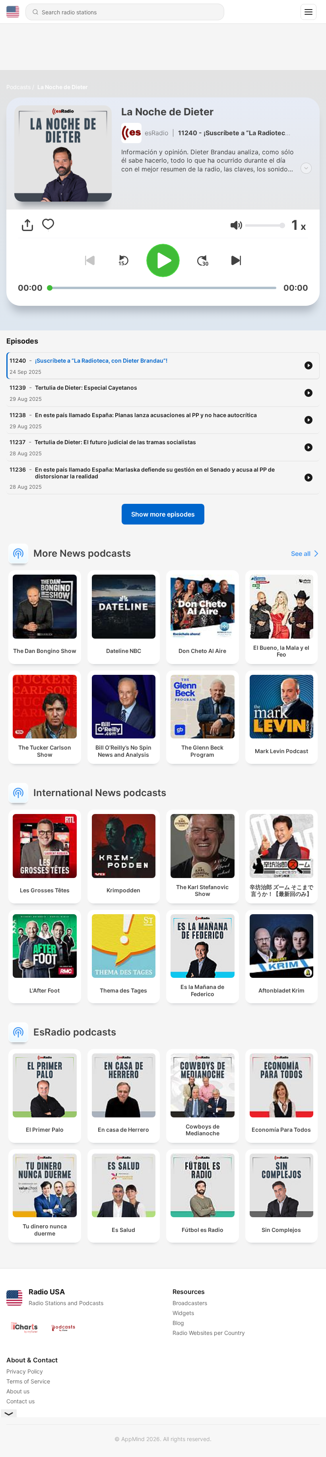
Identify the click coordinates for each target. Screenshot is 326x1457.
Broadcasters (190, 1303)
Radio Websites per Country (209, 1332)
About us (17, 1391)
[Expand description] (306, 168)
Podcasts (18, 87)
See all (300, 554)
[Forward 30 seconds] (203, 260)
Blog (178, 1322)
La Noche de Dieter (62, 87)
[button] (236, 225)
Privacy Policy (24, 1371)
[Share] (27, 225)
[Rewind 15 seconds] (123, 260)
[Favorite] (48, 225)
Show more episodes (163, 514)
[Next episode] (234, 260)
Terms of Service (28, 1381)
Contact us (20, 1401)
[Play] (163, 260)
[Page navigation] (308, 12)
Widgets (183, 1312)
